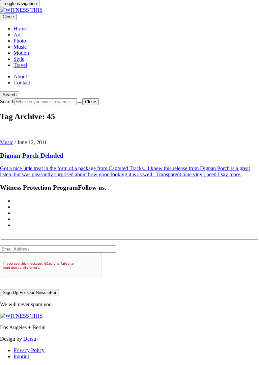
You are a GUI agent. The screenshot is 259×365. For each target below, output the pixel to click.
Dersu (29, 339)
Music (6, 142)
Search (10, 94)
